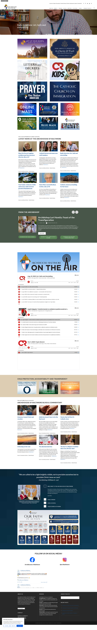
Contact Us (51, 3)
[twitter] (87, 3)
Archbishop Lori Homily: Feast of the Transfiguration (70, 605)
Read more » (22, 167)
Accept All (19, 625)
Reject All (13, 625)
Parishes (60, 8)
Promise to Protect (88, 8)
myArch (76, 3)
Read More (42, 233)
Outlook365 (80, 3)
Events (55, 8)
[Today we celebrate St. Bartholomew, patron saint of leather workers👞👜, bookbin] (64, 578)
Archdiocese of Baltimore (25, 570)
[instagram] (91, 3)
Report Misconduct (57, 3)
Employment (72, 3)
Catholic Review (63, 3)
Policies (68, 3)
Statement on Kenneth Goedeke (67, 610)
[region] (13, 623)
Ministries (70, 8)
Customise (6, 625)
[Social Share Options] (46, 582)
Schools (65, 8)
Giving (80, 8)
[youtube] (89, 3)
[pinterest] (85, 3)
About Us (51, 8)
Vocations (75, 8)
